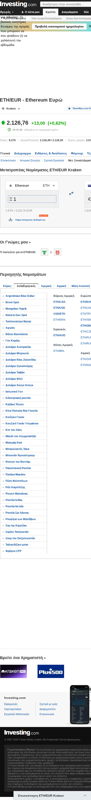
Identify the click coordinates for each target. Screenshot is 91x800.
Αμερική (46, 286)
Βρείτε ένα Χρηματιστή (21, 658)
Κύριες (7, 286)
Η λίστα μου (32, 12)
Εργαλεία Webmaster (16, 714)
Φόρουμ (77, 153)
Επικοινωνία (47, 714)
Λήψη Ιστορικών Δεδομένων (30, 220)
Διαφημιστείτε (48, 709)
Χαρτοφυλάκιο (12, 709)
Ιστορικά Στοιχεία (30, 160)
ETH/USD (59, 307)
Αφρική (61, 286)
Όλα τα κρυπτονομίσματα (47, 18)
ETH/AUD (59, 335)
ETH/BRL (59, 351)
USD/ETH (59, 313)
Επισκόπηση (8, 160)
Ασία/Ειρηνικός (26, 286)
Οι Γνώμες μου (14, 242)
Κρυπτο (50, 12)
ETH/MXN (59, 319)
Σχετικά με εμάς (49, 704)
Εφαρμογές (11, 704)
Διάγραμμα (22, 153)
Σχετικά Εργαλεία (54, 160)
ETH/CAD (59, 301)
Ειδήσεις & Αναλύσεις (51, 153)
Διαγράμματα (70, 12)
